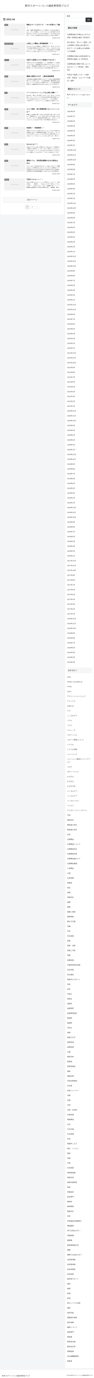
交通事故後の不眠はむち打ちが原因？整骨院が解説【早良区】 (78, 36)
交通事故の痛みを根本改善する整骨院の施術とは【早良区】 (78, 57)
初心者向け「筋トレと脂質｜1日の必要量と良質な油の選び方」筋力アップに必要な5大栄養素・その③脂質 (79, 46)
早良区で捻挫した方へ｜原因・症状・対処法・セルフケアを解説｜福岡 (78, 78)
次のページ (32, 200)
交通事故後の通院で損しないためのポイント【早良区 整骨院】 (78, 67)
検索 (68, 16)
